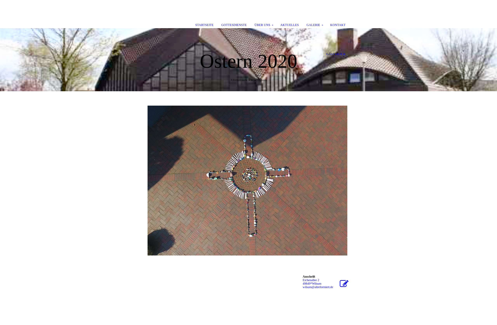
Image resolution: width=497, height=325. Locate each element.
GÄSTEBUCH (336, 54)
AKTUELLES (289, 25)
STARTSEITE (204, 25)
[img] (248, 59)
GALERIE (313, 25)
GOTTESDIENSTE (234, 25)
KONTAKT (338, 25)
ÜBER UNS (262, 25)
